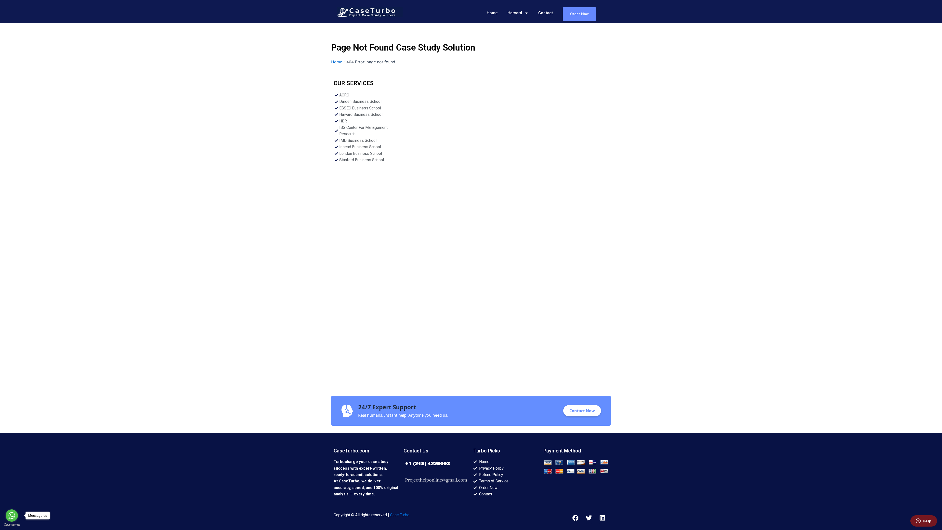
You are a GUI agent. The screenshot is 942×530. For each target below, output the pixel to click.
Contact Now (582, 410)
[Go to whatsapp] (12, 515)
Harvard (515, 13)
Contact (545, 13)
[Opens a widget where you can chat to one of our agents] (923, 521)
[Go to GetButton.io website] (12, 525)
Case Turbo (399, 515)
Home (492, 13)
